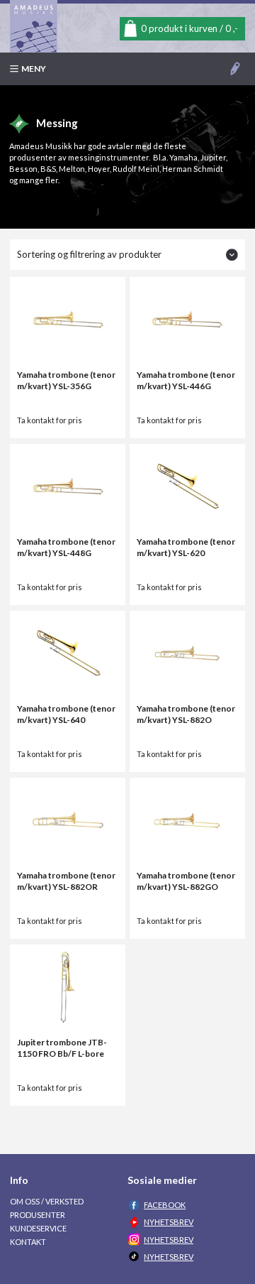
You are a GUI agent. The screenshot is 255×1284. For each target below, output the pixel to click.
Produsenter (37, 1214)
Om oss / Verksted (47, 1201)
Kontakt (28, 1241)
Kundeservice (38, 1228)
